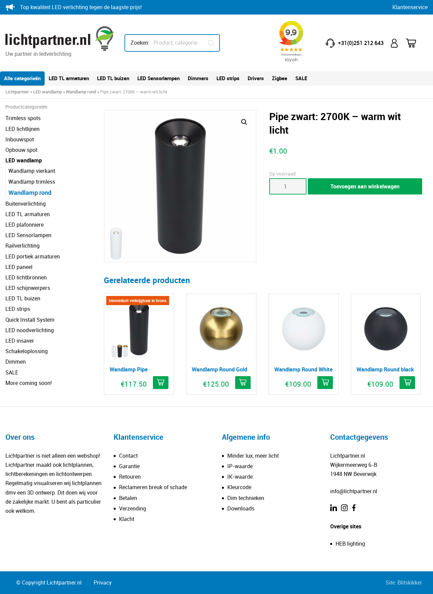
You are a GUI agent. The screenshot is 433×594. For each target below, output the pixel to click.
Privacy (103, 582)
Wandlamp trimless (31, 181)
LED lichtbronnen (26, 277)
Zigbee (279, 78)
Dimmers (198, 78)
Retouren (130, 476)
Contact (128, 455)
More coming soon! (28, 383)
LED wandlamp (47, 92)
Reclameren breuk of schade (153, 487)
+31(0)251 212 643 (361, 43)
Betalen (128, 498)
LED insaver (19, 340)
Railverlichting (22, 245)
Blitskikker (409, 582)
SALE (301, 78)
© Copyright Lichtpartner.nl (49, 582)
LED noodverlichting (29, 330)
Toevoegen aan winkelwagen (365, 186)
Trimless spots (23, 118)
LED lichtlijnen (22, 129)
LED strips (228, 78)
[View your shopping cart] (415, 43)
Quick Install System (29, 319)
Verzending (132, 508)
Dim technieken (245, 498)
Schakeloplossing (26, 351)
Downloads (240, 508)
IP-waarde (240, 466)
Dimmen (15, 361)
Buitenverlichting (25, 203)
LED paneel (18, 267)
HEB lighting (350, 543)
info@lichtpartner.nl (353, 491)
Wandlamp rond (81, 92)
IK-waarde (240, 476)
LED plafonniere (24, 224)
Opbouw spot (21, 150)
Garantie (129, 466)
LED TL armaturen (69, 78)
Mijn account (394, 43)
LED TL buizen (113, 78)
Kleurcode (239, 487)
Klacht (126, 519)
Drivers (256, 78)
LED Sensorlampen (158, 78)
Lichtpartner (17, 92)
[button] (244, 122)
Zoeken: (140, 42)
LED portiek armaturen (32, 256)
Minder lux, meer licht (253, 455)
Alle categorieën (22, 78)
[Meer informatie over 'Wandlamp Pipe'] (160, 382)
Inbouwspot (19, 139)
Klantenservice (410, 7)
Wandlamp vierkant (31, 171)
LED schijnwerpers (27, 288)
